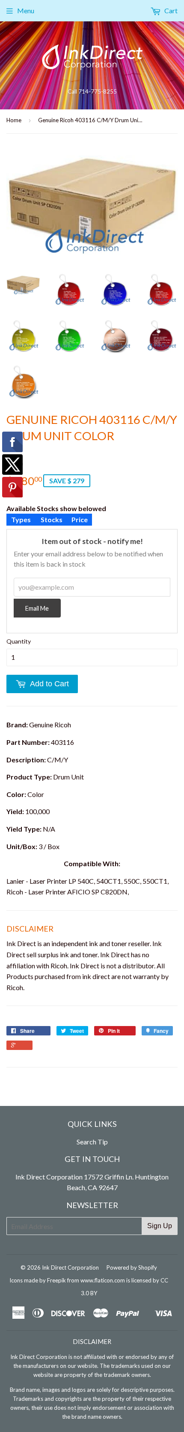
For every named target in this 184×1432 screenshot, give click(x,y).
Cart (170, 10)
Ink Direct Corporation (70, 1267)
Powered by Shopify (132, 1267)
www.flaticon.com (102, 1280)
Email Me (37, 608)
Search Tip (92, 1142)
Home (13, 120)
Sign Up (159, 1225)
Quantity (18, 641)
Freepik (56, 1280)
